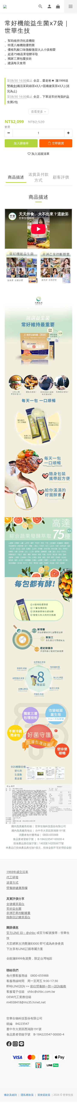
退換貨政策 (43, 1095)
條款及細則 (10, 1095)
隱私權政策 (27, 1095)
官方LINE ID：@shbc (21, 933)
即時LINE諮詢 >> (36, 986)
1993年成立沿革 (17, 872)
